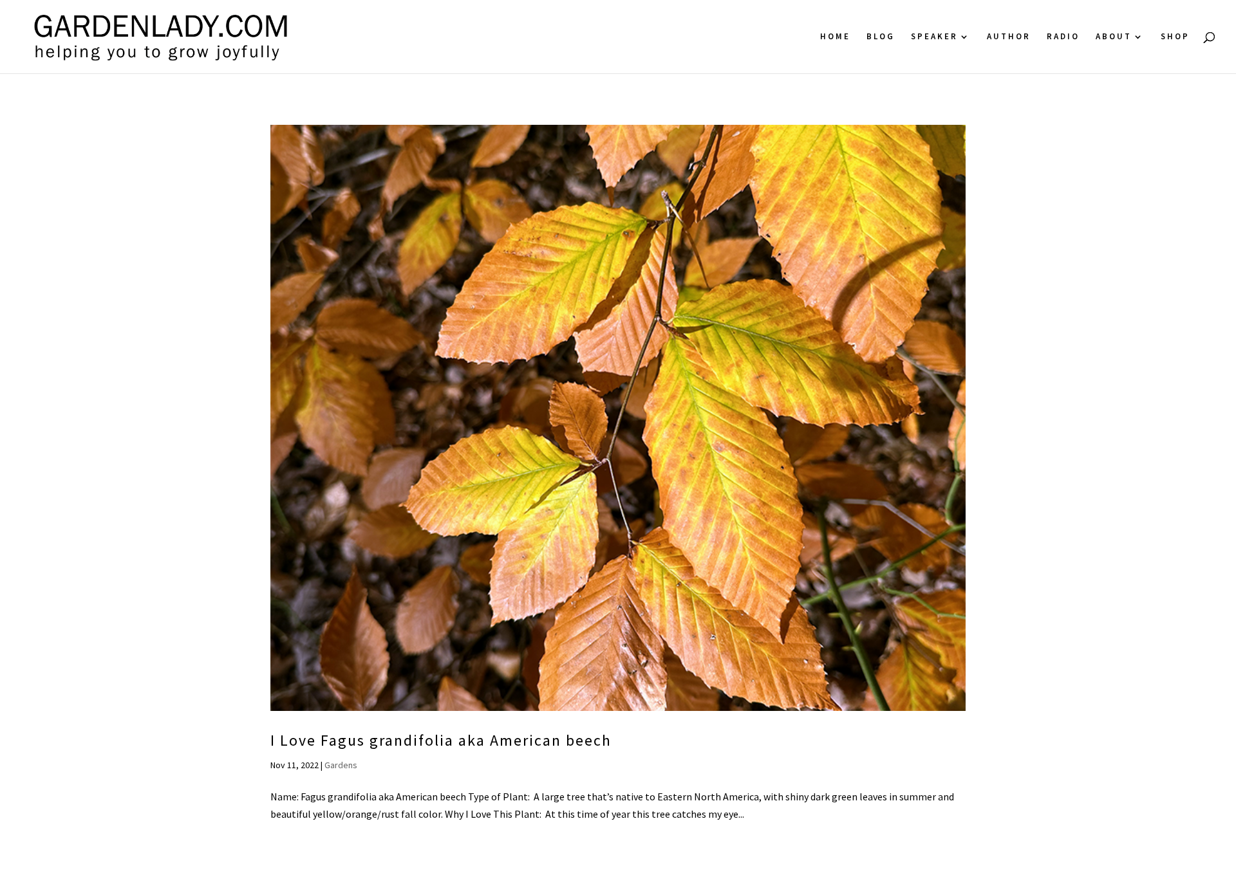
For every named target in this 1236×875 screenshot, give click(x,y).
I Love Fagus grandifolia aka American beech (441, 740)
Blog (880, 37)
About (1114, 37)
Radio (1063, 37)
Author (1009, 37)
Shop (1175, 37)
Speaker (934, 37)
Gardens (340, 765)
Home (835, 37)
